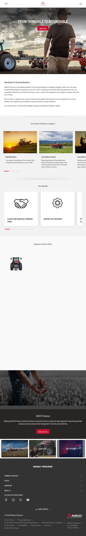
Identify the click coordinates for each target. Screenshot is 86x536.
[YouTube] (28, 500)
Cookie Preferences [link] (11, 528)
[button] (6, 170)
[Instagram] (13, 500)
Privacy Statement (24, 520)
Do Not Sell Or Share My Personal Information (21, 523)
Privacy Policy (36, 525)
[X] (20, 500)
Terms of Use (9, 520)
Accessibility (22, 525)
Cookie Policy (9, 525)
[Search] (81, 3)
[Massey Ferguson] (43, 3)
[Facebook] (6, 500)
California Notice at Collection (52, 523)
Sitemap (48, 525)
